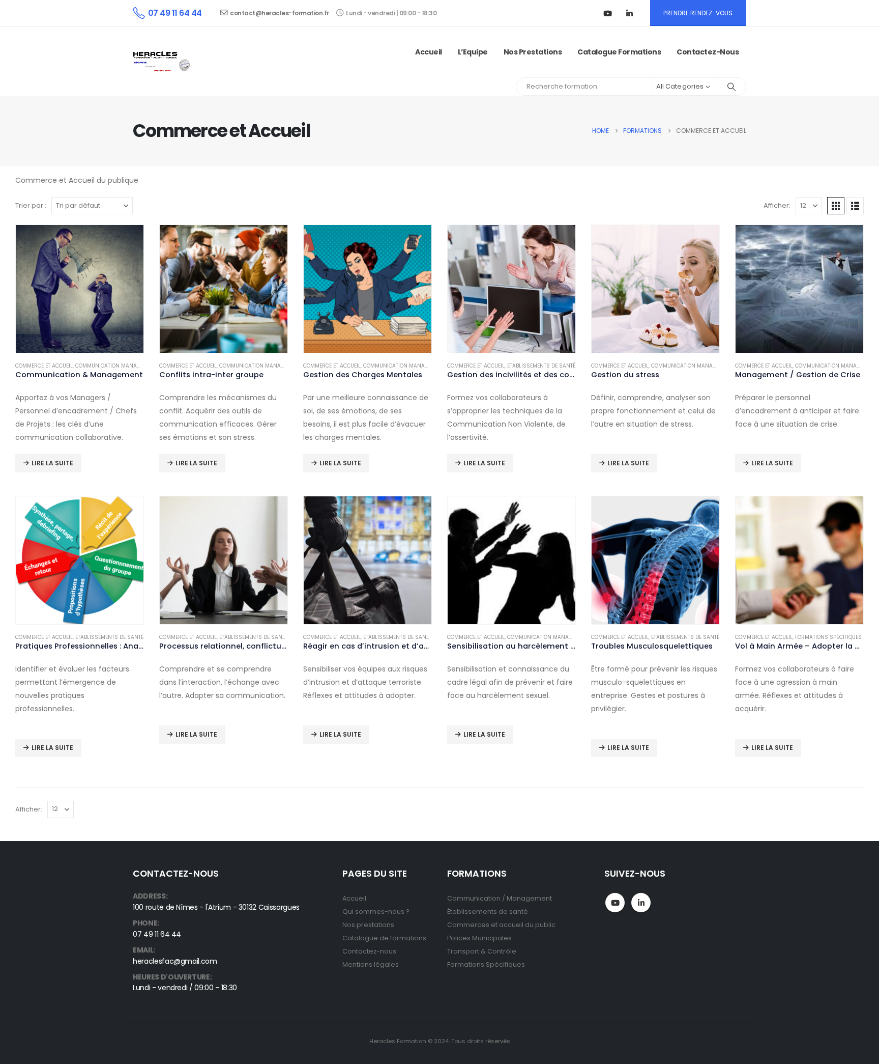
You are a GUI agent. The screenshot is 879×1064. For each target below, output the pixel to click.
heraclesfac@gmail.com (175, 961)
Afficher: (777, 205)
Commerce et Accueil (44, 366)
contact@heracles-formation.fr (279, 13)
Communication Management (116, 366)
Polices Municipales (479, 938)
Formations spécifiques (828, 637)
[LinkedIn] (630, 13)
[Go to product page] (79, 289)
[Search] (731, 86)
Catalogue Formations (619, 52)
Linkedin (641, 902)
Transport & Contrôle (481, 951)
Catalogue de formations (384, 938)
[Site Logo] (163, 61)
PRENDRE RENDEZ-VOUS (697, 13)
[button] (835, 205)
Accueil (428, 52)
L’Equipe (473, 52)
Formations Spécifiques (486, 964)
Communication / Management (499, 898)
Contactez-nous (708, 52)
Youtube (615, 902)
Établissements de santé (487, 911)
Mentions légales (370, 964)
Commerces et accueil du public (501, 924)
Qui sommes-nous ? (375, 911)
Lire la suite (52, 463)
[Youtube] (608, 13)
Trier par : (30, 205)
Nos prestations (533, 52)
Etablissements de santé (541, 366)
